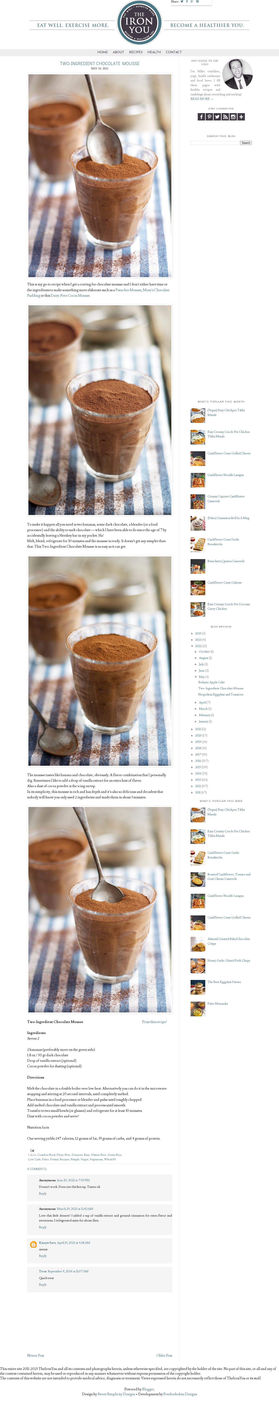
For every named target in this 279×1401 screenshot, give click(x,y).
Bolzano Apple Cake (211, 682)
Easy (87, 1155)
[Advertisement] (221, 209)
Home (102, 52)
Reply (43, 1193)
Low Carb (34, 1159)
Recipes (136, 52)
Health (154, 52)
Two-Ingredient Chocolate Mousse (221, 688)
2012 (198, 786)
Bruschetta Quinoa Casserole (226, 561)
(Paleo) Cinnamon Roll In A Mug (228, 518)
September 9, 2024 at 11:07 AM (68, 1271)
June (202, 671)
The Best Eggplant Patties (224, 982)
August (203, 658)
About (118, 52)
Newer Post (35, 1355)
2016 (198, 761)
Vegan (84, 1159)
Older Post (164, 1355)
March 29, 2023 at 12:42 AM (75, 1209)
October (204, 652)
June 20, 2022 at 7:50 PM (73, 1180)
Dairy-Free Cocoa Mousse (70, 295)
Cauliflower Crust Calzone (225, 583)
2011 (198, 793)
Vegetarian (96, 1159)
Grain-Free (114, 1155)
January (203, 721)
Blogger (148, 1389)
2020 (198, 736)
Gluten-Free (98, 1155)
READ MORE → (202, 99)
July (201, 664)
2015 (198, 767)
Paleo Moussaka (218, 1004)
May (202, 677)
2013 (198, 780)
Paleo (45, 1159)
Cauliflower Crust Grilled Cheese (229, 453)
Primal (54, 1159)
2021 (198, 729)
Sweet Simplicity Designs (116, 1394)
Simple (75, 1159)
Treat (43, 1271)
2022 (198, 646)
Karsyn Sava (47, 1243)
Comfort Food (46, 1155)
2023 (198, 640)
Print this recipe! (154, 1022)
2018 (198, 748)
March (203, 709)
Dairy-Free (63, 1155)
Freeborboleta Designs (180, 1394)
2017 (198, 755)
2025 (198, 633)
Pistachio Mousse (128, 290)
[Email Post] (31, 1150)
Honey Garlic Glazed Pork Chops (229, 961)
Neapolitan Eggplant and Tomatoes (220, 695)
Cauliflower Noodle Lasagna (226, 475)
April (202, 702)
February (204, 715)
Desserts (77, 1155)
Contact (174, 52)
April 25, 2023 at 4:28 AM (73, 1243)
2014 (198, 774)
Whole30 (110, 1159)
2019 (198, 742)
